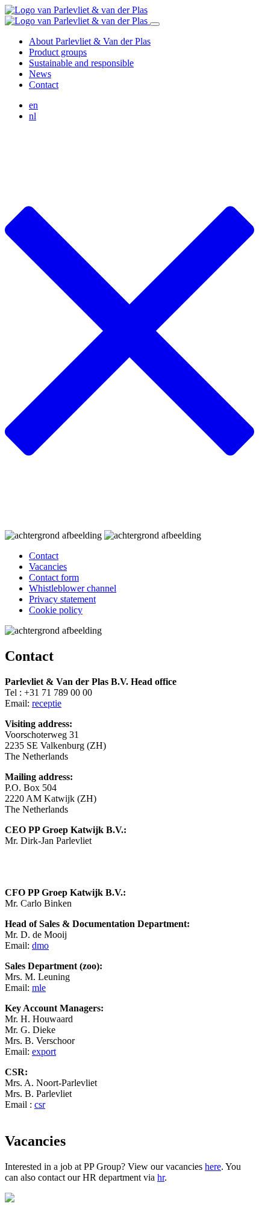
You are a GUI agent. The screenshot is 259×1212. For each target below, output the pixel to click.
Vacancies (48, 566)
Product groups (58, 52)
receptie (46, 703)
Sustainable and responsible (81, 63)
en (33, 105)
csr (39, 1104)
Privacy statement (62, 599)
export (44, 1051)
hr (160, 1177)
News (40, 74)
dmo (40, 945)
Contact (43, 85)
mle (39, 987)
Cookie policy (56, 610)
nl (32, 116)
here (213, 1166)
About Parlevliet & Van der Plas (90, 41)
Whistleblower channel (72, 588)
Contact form (54, 577)
